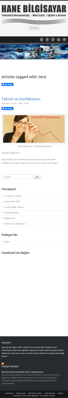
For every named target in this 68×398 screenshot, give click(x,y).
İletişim (60, 393)
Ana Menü (9, 393)
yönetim (51, 353)
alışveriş (5, 347)
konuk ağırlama (22, 350)
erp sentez (36, 347)
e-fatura (26, 347)
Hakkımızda (20, 393)
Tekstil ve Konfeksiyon (21, 99)
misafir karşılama (50, 350)
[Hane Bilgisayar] (34, 14)
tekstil (41, 353)
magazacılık (33, 350)
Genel (6, 242)
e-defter (19, 347)
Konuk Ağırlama (11, 212)
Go (37, 176)
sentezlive (29, 353)
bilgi (14, 347)
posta (8, 353)
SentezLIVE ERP (12, 201)
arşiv (10, 347)
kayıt (55, 347)
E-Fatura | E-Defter (12, 196)
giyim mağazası (47, 347)
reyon (13, 353)
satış (17, 353)
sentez (22, 353)
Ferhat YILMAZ (10, 366)
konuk (13, 350)
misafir (41, 350)
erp (30, 347)
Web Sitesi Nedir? (35, 393)
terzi (46, 353)
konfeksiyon (6, 350)
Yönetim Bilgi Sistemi (14, 207)
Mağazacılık (9, 218)
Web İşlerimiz (50, 393)
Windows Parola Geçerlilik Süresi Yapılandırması (22, 372)
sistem (36, 353)
